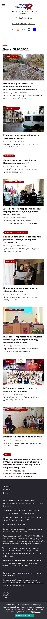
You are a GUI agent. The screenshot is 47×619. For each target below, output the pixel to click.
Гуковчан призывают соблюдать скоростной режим (21, 136)
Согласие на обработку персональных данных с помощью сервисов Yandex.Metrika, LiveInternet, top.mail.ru (23, 582)
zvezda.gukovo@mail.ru (23, 23)
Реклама (6, 490)
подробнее (14, 607)
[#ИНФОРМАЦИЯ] (23, 130)
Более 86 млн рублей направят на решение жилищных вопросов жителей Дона (22, 240)
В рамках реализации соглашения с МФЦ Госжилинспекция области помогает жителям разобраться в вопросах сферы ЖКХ (22, 463)
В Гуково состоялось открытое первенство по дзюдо (20, 389)
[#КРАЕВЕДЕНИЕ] (23, 79)
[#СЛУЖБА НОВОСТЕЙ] (23, 204)
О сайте (6, 493)
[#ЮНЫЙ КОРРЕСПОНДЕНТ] (23, 432)
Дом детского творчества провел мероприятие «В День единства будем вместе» (22, 212)
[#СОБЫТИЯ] (23, 283)
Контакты (6, 487)
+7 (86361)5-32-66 (23, 18)
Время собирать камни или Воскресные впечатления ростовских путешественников (20, 87)
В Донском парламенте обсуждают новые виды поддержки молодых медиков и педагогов (22, 340)
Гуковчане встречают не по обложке (23, 437)
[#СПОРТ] (23, 383)
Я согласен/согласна (24, 615)
